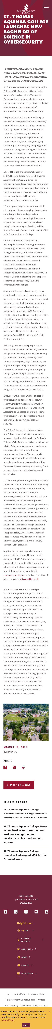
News (24, 957)
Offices (41, 999)
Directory (27, 973)
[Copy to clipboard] (23, 767)
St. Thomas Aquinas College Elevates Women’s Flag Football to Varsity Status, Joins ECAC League (25, 813)
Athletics (27, 949)
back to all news (19, 785)
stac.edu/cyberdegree (14, 575)
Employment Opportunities (21, 999)
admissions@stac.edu (28, 579)
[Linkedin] (46, 912)
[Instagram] (26, 912)
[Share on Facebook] (5, 767)
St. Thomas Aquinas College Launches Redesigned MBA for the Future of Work (25, 855)
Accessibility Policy (17, 993)
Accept (26, 1025)
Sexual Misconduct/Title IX (35, 1005)
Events (25, 965)
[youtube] (36, 912)
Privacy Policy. (8, 1020)
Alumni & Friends (26, 940)
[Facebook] (5, 912)
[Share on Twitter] (14, 767)
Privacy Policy (11, 1005)
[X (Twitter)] (15, 912)
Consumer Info (37, 993)
